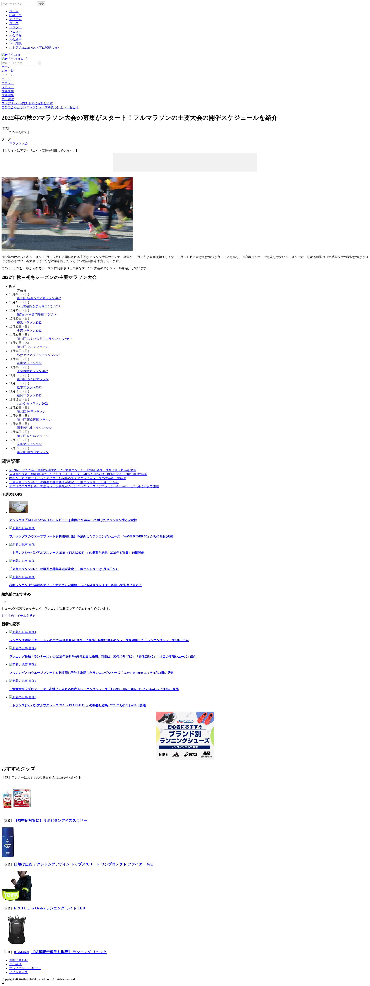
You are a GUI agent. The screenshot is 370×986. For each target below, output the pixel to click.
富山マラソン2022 (29, 363)
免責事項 (15, 964)
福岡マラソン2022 (29, 395)
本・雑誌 (15, 43)
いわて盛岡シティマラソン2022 (38, 306)
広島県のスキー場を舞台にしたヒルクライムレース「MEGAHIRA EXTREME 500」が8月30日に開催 (78, 474)
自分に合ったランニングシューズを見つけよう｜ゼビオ (40, 107)
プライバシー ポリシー (25, 968)
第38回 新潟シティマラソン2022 (39, 298)
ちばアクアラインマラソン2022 (38, 355)
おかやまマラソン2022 (32, 403)
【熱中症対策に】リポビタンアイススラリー (50, 820)
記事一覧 (15, 15)
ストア (35, 47)
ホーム (13, 11)
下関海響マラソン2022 (32, 371)
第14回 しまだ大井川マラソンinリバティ (44, 338)
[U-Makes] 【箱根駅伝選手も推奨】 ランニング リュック (60, 952)
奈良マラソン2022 (29, 444)
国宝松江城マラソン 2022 (34, 427)
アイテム (15, 19)
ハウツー (15, 27)
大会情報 (15, 35)
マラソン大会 (18, 143)
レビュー (15, 31)
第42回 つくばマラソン (33, 379)
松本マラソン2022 (29, 387)
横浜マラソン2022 (29, 322)
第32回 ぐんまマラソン (33, 346)
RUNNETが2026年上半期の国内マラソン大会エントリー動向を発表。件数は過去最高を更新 (72, 470)
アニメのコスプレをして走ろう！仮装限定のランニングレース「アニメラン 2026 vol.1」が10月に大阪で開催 (84, 486)
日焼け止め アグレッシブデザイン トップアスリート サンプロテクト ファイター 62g (83, 864)
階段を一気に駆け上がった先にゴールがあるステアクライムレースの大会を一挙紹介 (67, 478)
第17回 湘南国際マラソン (34, 419)
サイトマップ (18, 972)
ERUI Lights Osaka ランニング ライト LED (49, 908)
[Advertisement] (185, 161)
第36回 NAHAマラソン (33, 436)
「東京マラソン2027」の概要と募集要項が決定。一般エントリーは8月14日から (64, 482)
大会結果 (15, 39)
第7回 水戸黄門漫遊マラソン (36, 314)
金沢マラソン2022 (29, 330)
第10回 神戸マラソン (31, 411)
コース (13, 23)
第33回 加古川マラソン (33, 452)
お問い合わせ (18, 960)
